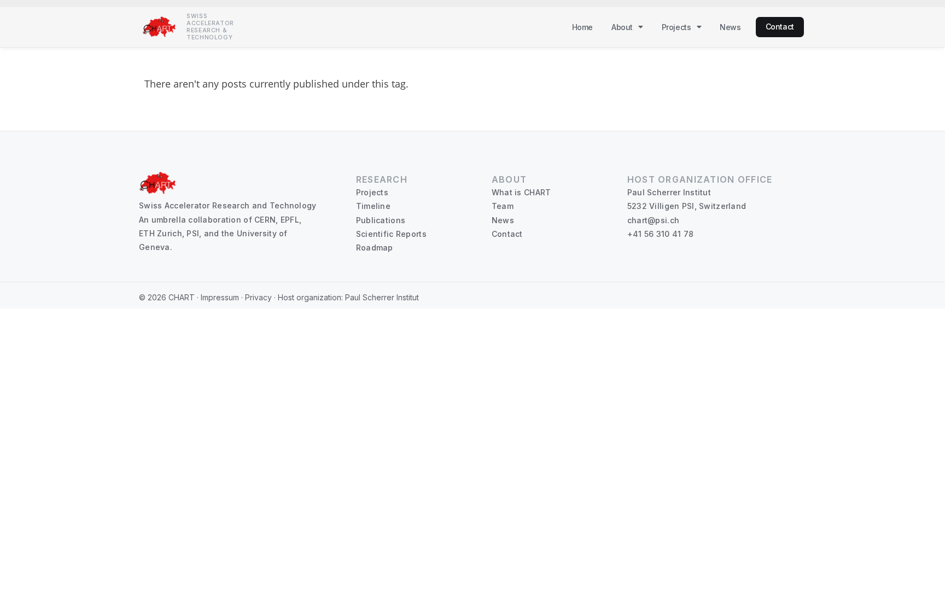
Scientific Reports (391, 233)
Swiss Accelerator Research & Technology (210, 27)
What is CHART (521, 192)
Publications (380, 220)
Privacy (258, 297)
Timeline (373, 206)
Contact (780, 26)
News (730, 27)
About (622, 27)
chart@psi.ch (653, 220)
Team (503, 206)
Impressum (220, 297)
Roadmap (374, 247)
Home (582, 27)
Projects (676, 27)
